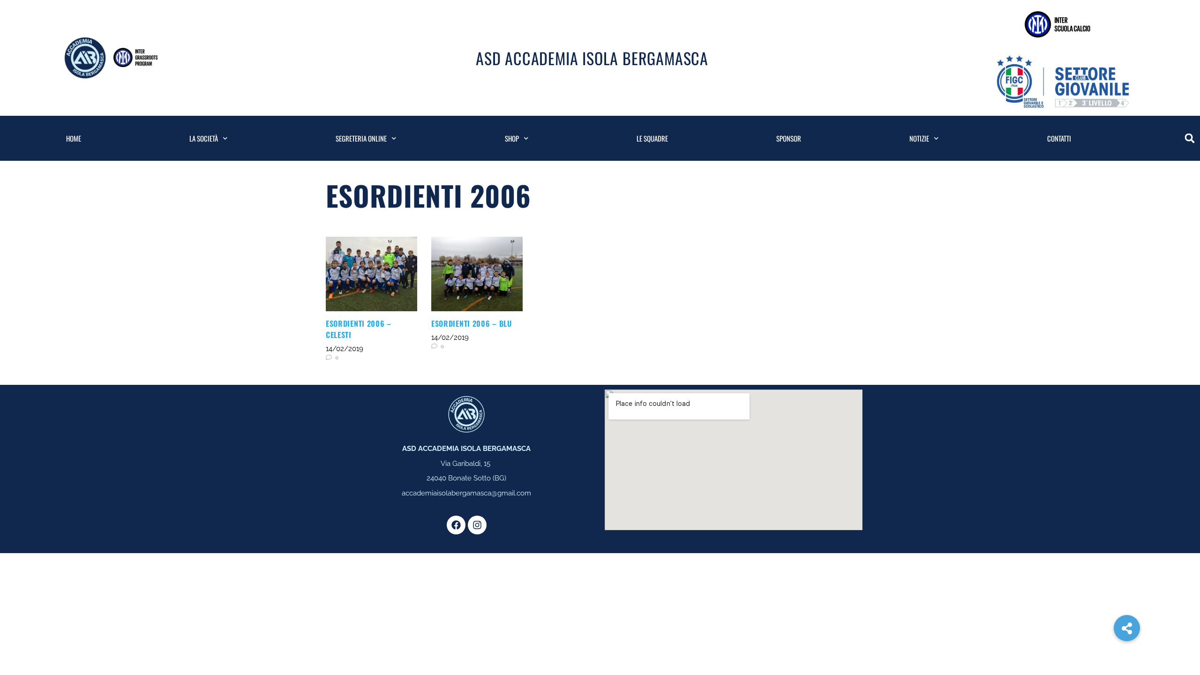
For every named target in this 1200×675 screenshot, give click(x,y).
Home (73, 138)
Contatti (1059, 138)
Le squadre (652, 138)
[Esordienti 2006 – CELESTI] (371, 274)
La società (203, 138)
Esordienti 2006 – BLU (471, 323)
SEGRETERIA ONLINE (361, 138)
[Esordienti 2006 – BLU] (477, 274)
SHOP (512, 138)
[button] (1190, 138)
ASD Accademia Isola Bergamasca (592, 58)
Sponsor (788, 138)
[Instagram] (477, 525)
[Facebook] (456, 525)
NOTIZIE (919, 138)
